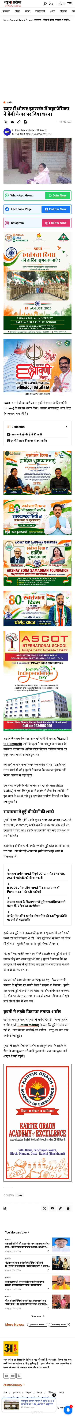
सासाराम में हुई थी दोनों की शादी (26, 434)
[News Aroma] (12, 3)
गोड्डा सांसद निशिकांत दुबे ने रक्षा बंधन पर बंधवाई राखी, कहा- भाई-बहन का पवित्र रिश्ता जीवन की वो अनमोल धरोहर (26, 1302)
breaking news (59, 1324)
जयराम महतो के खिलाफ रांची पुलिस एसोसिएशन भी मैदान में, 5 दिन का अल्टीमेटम (36, 904)
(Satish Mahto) (28, 1025)
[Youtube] (6, 1376)
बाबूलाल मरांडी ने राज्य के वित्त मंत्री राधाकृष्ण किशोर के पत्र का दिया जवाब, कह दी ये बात (24, 1283)
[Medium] (13, 1376)
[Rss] (19, 1376)
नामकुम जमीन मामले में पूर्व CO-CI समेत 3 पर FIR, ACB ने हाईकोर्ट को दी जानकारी (36, 876)
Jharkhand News (38, 1324)
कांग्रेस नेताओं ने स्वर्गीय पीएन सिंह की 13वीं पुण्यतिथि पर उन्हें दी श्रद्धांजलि (37, 918)
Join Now (59, 195)
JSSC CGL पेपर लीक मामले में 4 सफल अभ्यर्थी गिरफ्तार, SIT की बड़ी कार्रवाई (33, 890)
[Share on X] (5, 122)
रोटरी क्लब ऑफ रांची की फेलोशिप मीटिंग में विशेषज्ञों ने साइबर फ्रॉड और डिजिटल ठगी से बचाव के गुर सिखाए (26, 1264)
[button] (44, 3)
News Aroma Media (24, 130)
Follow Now (57, 209)
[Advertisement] (37, 61)
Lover (19, 1195)
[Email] (12, 122)
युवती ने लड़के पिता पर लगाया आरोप (28, 440)
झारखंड (9, 102)
